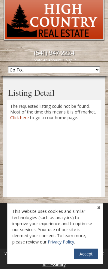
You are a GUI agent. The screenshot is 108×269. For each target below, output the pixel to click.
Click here (19, 117)
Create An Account (47, 60)
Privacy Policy (61, 242)
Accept (86, 254)
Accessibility (54, 264)
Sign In (71, 60)
